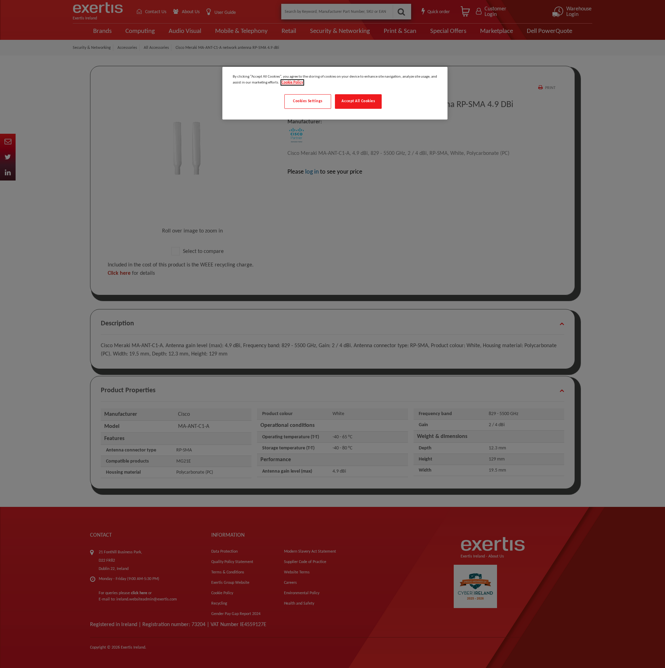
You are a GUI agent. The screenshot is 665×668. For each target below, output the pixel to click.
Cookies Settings (307, 101)
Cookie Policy (292, 82)
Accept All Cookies (358, 101)
